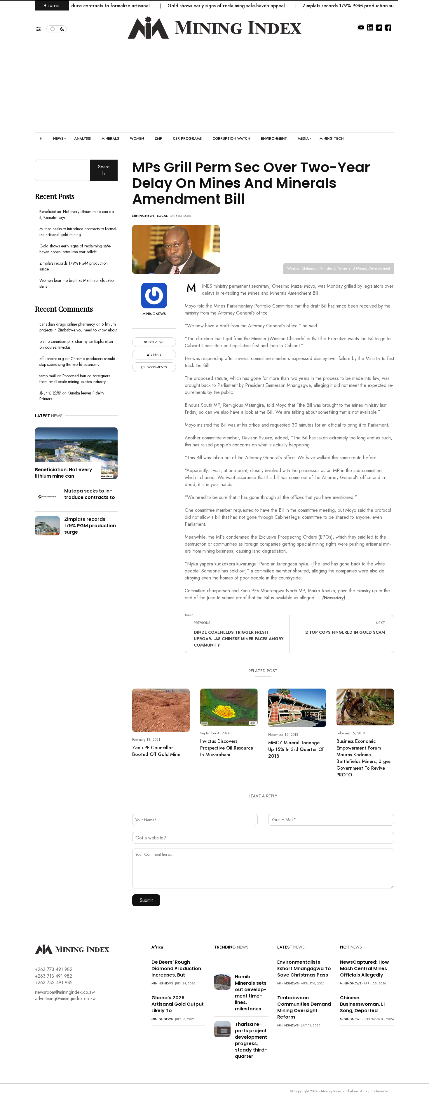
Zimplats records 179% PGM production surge (335, 5)
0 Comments (156, 367)
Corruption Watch (231, 138)
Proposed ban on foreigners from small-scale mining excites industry (74, 379)
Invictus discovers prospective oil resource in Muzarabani (226, 748)
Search (103, 170)
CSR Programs (187, 138)
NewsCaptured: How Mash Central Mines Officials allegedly (364, 968)
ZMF (158, 138)
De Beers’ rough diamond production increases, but (176, 968)
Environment (274, 138)
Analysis (82, 138)
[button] (41, 27)
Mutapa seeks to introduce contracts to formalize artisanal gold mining (78, 231)
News (58, 138)
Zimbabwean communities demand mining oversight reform (304, 1007)
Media (303, 138)
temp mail (47, 376)
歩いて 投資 (50, 393)
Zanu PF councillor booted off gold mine (156, 751)
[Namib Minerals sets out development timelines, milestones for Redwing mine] (222, 981)
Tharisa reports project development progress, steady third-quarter (251, 1040)
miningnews (143, 215)
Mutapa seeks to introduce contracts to (89, 494)
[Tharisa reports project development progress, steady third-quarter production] (222, 1028)
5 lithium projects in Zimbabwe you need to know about (78, 327)
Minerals (110, 138)
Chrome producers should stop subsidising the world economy (77, 361)
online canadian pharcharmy (63, 341)
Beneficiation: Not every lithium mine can (63, 472)
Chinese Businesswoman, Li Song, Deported (362, 1004)
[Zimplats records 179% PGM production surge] (47, 525)
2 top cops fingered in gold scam (345, 632)
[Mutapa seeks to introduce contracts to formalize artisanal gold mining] (47, 496)
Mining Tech (331, 138)
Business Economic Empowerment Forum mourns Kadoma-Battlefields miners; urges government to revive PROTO (363, 758)
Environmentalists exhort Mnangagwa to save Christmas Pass (304, 968)
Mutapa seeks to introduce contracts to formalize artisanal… (72, 5)
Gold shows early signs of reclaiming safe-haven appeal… (211, 5)
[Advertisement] (214, 82)
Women (137, 138)
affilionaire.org (51, 358)
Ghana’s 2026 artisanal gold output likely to (177, 1004)
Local (162, 215)
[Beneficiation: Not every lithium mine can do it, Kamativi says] (76, 452)
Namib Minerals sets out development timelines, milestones (250, 992)
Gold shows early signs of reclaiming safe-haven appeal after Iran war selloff (75, 249)
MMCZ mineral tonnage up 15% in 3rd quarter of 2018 (296, 749)
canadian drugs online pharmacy (67, 324)
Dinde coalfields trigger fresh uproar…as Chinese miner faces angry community (239, 638)
